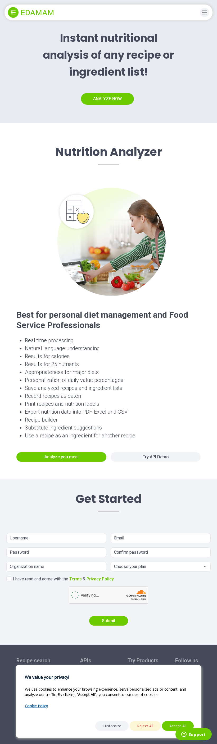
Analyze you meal (61, 456)
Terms (75, 578)
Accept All (178, 725)
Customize (112, 725)
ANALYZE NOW (107, 98)
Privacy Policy (100, 578)
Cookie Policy (36, 705)
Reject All (145, 725)
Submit (108, 620)
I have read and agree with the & (63, 578)
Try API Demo (156, 456)
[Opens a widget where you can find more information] (193, 734)
